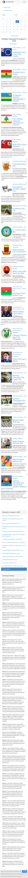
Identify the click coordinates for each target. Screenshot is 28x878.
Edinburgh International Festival (9, 526)
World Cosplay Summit (7, 553)
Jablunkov (12, 539)
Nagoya (15, 553)
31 (14, 32)
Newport (15, 523)
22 (7, 29)
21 (3, 29)
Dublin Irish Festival (6, 515)
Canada (21, 550)
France (21, 565)
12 (21, 24)
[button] (24, 2)
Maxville (17, 550)
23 (11, 29)
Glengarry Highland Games (8, 550)
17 (14, 26)
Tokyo (13, 559)
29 (7, 32)
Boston (12, 562)
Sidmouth (15, 542)
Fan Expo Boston (6, 562)
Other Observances (18, 476)
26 (21, 29)
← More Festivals (6, 569)
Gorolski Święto (5, 539)
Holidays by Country (7, 10)
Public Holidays (17, 47)
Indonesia (21, 556)
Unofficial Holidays (18, 372)
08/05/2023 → (14, 44)
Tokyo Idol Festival (6, 559)
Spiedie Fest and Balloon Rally (8, 531)
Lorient (18, 565)
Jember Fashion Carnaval (8, 556)
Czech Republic (18, 539)
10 (14, 24)
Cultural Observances (18, 266)
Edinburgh (17, 518)
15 (7, 26)
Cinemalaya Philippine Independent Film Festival (13, 534)
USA (19, 515)
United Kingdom (21, 542)
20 (25, 26)
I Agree (24, 871)
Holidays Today (6, 7)
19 (21, 26)
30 (11, 32)
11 (18, 24)
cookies (5, 871)
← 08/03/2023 (14, 36)
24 (14, 29)
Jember (16, 556)
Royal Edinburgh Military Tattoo (9, 545)
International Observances (20, 161)
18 (18, 26)
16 (11, 26)
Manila (3, 536)
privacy (15, 873)
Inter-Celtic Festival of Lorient (8, 565)
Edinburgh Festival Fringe (7, 518)
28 (3, 32)
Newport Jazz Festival (7, 523)
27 (25, 29)
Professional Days (17, 227)
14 (3, 26)
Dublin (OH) (14, 515)
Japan (18, 553)
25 (18, 29)
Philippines (8, 536)
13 (25, 24)
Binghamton (19, 531)
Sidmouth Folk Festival (7, 542)
